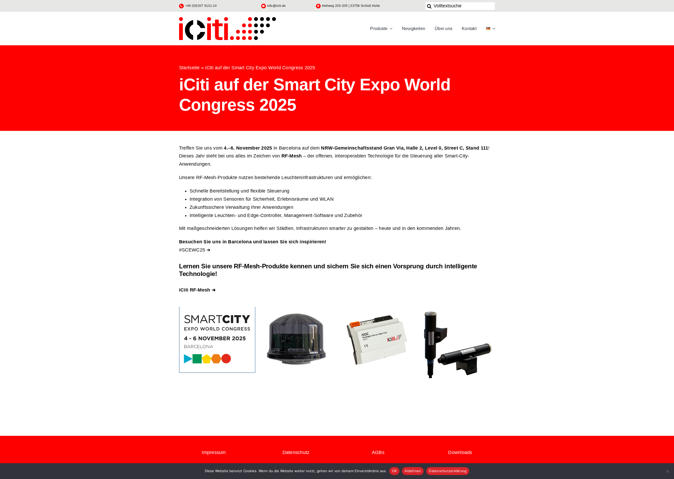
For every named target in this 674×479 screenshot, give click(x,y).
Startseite (189, 67)
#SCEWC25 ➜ (195, 250)
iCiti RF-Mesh (194, 290)
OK (394, 471)
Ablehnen (413, 471)
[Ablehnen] (667, 471)
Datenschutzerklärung (448, 471)
